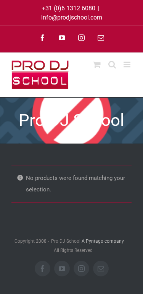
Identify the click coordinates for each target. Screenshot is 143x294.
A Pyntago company (103, 241)
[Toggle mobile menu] (128, 64)
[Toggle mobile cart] (97, 64)
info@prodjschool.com (71, 17)
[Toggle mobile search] (112, 64)
